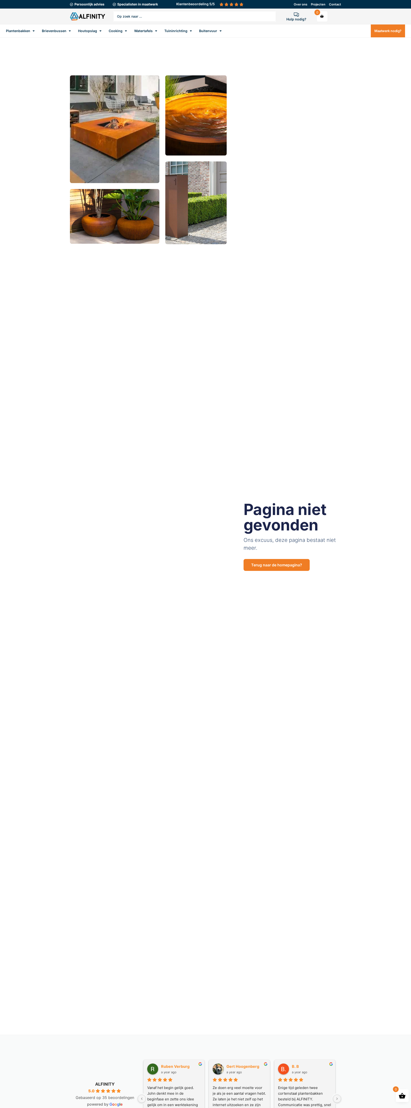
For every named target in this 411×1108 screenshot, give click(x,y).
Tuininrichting (175, 31)
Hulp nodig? (296, 19)
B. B (295, 1066)
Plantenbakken (18, 31)
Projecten (318, 4)
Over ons (300, 4)
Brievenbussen (54, 31)
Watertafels (143, 31)
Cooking (115, 31)
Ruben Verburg (175, 1066)
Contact (335, 4)
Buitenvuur (208, 31)
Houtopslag (87, 31)
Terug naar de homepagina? (276, 565)
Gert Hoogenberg (242, 1066)
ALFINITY (105, 1084)
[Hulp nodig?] (296, 14)
